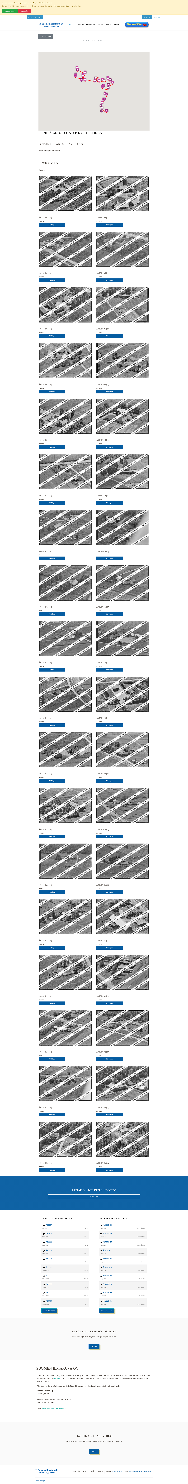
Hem (70, 25)
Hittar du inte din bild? (94, 25)
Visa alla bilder (106, 1311)
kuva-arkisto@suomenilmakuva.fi (54, 1408)
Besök (94, 1451)
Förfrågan (52, 224)
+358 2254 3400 (116, 1471)
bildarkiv (57, 1378)
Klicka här (94, 1197)
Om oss (116, 25)
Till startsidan (46, 36)
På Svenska (147, 17)
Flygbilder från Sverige (35, 17)
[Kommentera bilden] (65, 196)
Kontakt (108, 25)
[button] (97, 79)
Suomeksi (157, 17)
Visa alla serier (49, 1311)
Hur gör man (79, 25)
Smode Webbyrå (40, 1481)
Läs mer (94, 1346)
